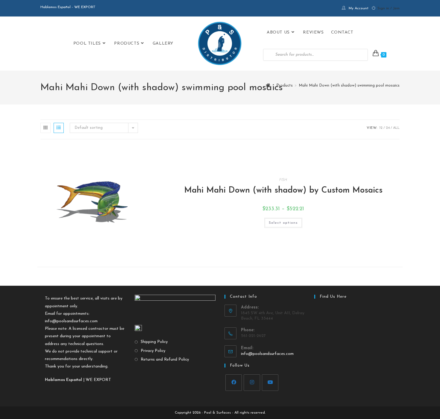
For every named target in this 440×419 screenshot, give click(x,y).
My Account (358, 8)
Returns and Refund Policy (165, 359)
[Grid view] (45, 128)
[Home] (268, 85)
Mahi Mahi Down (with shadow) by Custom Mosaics (283, 190)
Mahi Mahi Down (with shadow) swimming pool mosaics (349, 85)
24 (388, 128)
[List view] (59, 128)
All (396, 128)
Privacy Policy (153, 351)
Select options (283, 223)
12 (381, 128)
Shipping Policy (154, 342)
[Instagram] (252, 382)
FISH (283, 180)
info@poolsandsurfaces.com (71, 321)
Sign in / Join (388, 8)
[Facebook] (233, 382)
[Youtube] (270, 382)
